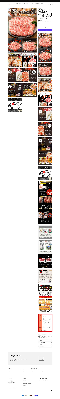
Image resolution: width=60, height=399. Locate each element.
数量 (38, 23)
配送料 (41, 21)
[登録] (21, 390)
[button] (21, 3)
